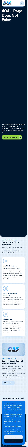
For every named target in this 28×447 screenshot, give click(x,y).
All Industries (8, 383)
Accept (13, 437)
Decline (13, 441)
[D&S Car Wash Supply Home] (7, 3)
